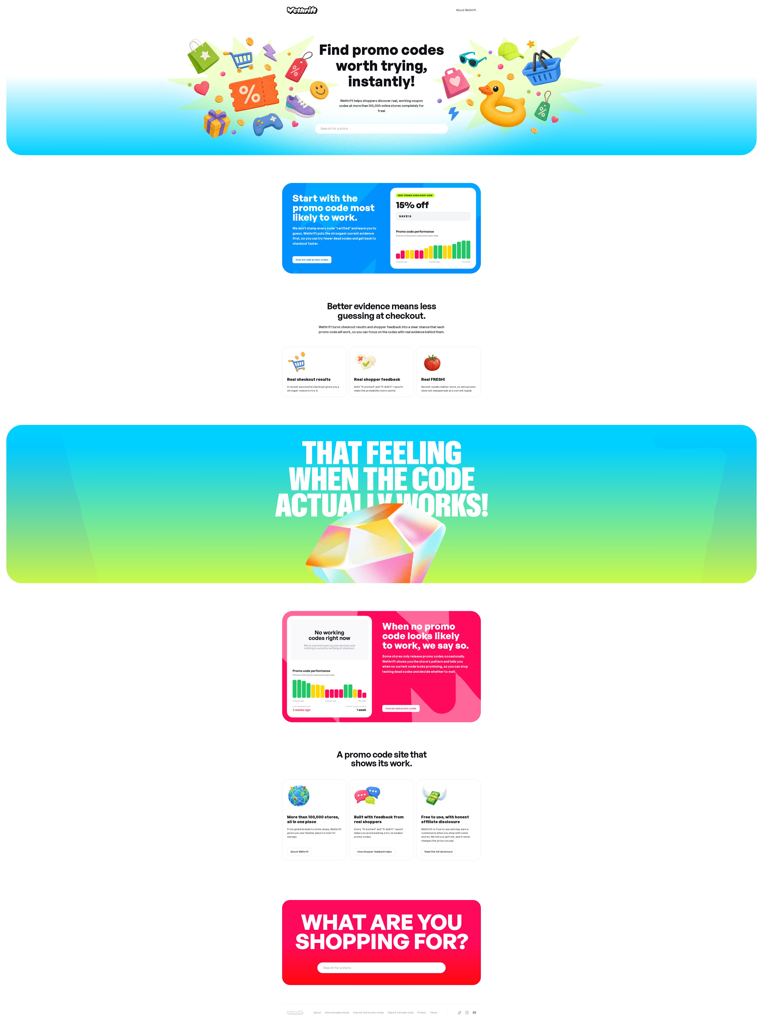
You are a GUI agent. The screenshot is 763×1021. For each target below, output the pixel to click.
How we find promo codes (368, 1012)
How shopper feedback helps (374, 851)
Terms (433, 1012)
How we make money (337, 1012)
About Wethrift (466, 10)
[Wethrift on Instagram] (467, 1012)
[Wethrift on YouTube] (474, 1012)
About (317, 1012)
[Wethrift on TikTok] (459, 1012)
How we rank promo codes (312, 259)
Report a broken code (400, 1012)
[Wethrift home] (302, 10)
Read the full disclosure (438, 851)
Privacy (421, 1012)
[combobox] (381, 128)
